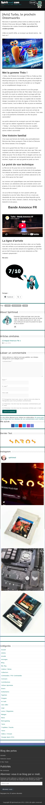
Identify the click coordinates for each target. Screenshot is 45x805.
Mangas (3, 714)
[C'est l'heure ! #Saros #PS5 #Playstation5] (22, 484)
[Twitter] (16, 425)
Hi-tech (3, 701)
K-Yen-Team (4, 762)
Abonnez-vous (7, 789)
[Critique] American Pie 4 (11, 341)
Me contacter (4, 770)
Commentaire (7, 361)
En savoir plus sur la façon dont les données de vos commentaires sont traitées (22, 418)
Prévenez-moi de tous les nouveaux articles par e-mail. (22, 408)
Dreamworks (17, 305)
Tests (3, 724)
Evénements (5, 692)
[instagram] (24, 425)
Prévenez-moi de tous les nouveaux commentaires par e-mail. (21, 404)
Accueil (3, 650)
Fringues (4, 698)
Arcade (3, 656)
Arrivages (4, 659)
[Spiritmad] (22, 4)
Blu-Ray (3, 666)
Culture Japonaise (7, 685)
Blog (2, 662)
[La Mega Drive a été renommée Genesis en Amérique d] (22, 612)
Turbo (25, 305)
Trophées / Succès (7, 727)
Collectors (4, 672)
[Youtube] (20, 425)
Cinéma (8, 305)
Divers (3, 688)
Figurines (4, 695)
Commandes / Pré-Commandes (11, 675)
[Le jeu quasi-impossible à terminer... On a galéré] (22, 527)
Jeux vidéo (4, 705)
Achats (3, 653)
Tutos (3, 730)
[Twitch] (28, 425)
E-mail (5, 386)
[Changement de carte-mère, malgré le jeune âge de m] (22, 569)
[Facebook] (13, 425)
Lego (2, 708)
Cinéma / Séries (6, 669)
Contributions (5, 682)
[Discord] (32, 425)
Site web (5, 393)
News (3, 717)
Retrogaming (5, 721)
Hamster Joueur (5, 758)
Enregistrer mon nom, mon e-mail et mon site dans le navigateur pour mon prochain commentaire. (21, 400)
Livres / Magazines (7, 711)
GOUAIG (3, 755)
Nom (4, 380)
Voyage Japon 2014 (7, 737)
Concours (4, 679)
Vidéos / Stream (6, 734)
